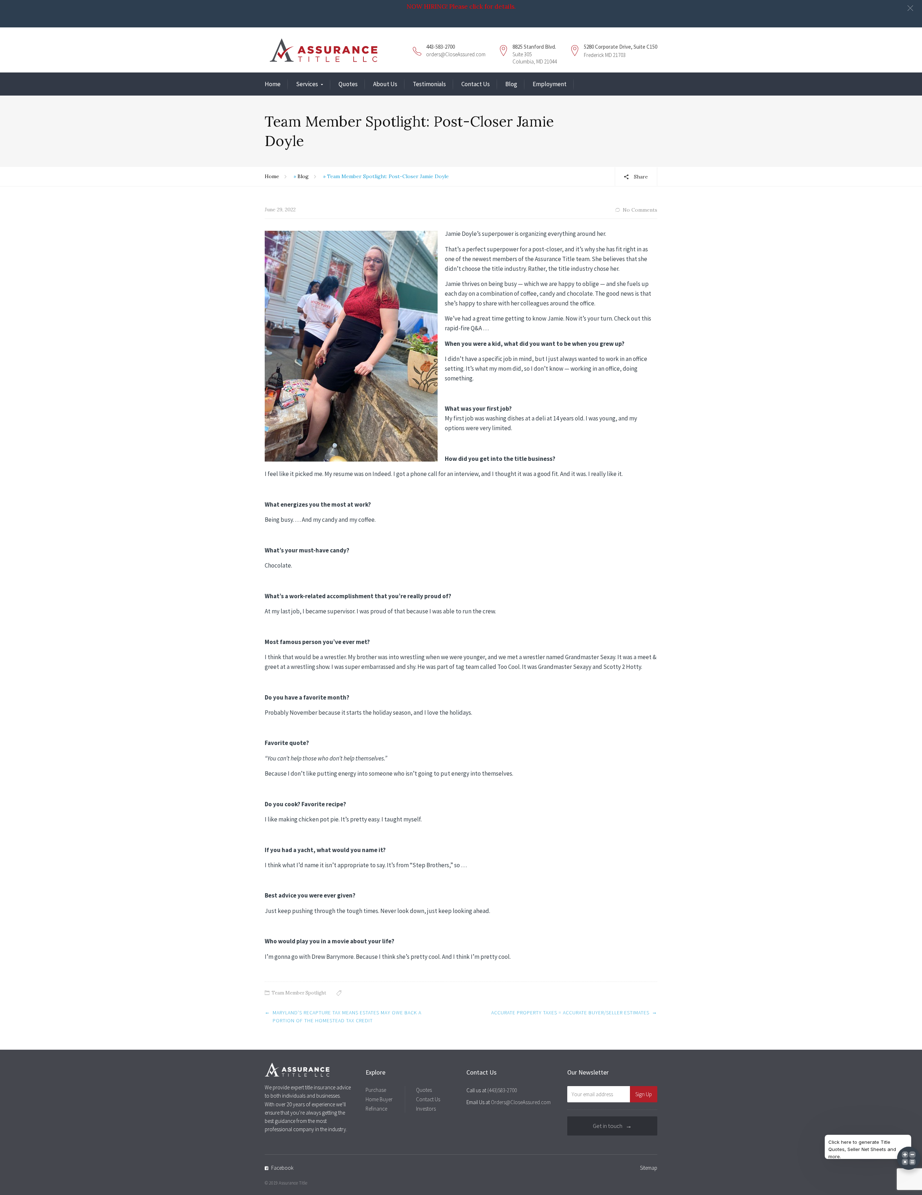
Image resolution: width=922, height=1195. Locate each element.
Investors (426, 1108)
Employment (550, 84)
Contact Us (475, 84)
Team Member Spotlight (299, 993)
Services (307, 84)
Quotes (348, 84)
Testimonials (429, 84)
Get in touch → (612, 1126)
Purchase (376, 1089)
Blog (511, 84)
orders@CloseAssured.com (455, 54)
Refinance (376, 1108)
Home (273, 84)
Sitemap (648, 1167)
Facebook (282, 1167)
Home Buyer (379, 1099)
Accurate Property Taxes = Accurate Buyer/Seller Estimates (570, 1012)
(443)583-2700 (502, 1090)
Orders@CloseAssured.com (521, 1102)
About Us (385, 84)
